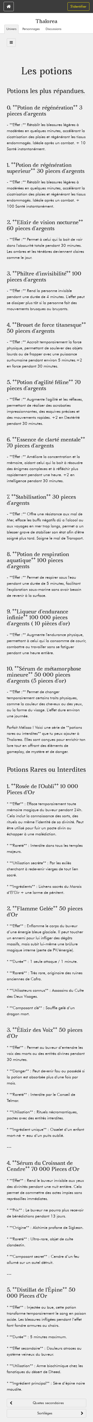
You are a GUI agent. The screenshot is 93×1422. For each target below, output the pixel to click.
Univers (11, 29)
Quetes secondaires (48, 1403)
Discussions (53, 29)
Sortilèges (44, 1413)
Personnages (31, 29)
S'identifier (78, 6)
